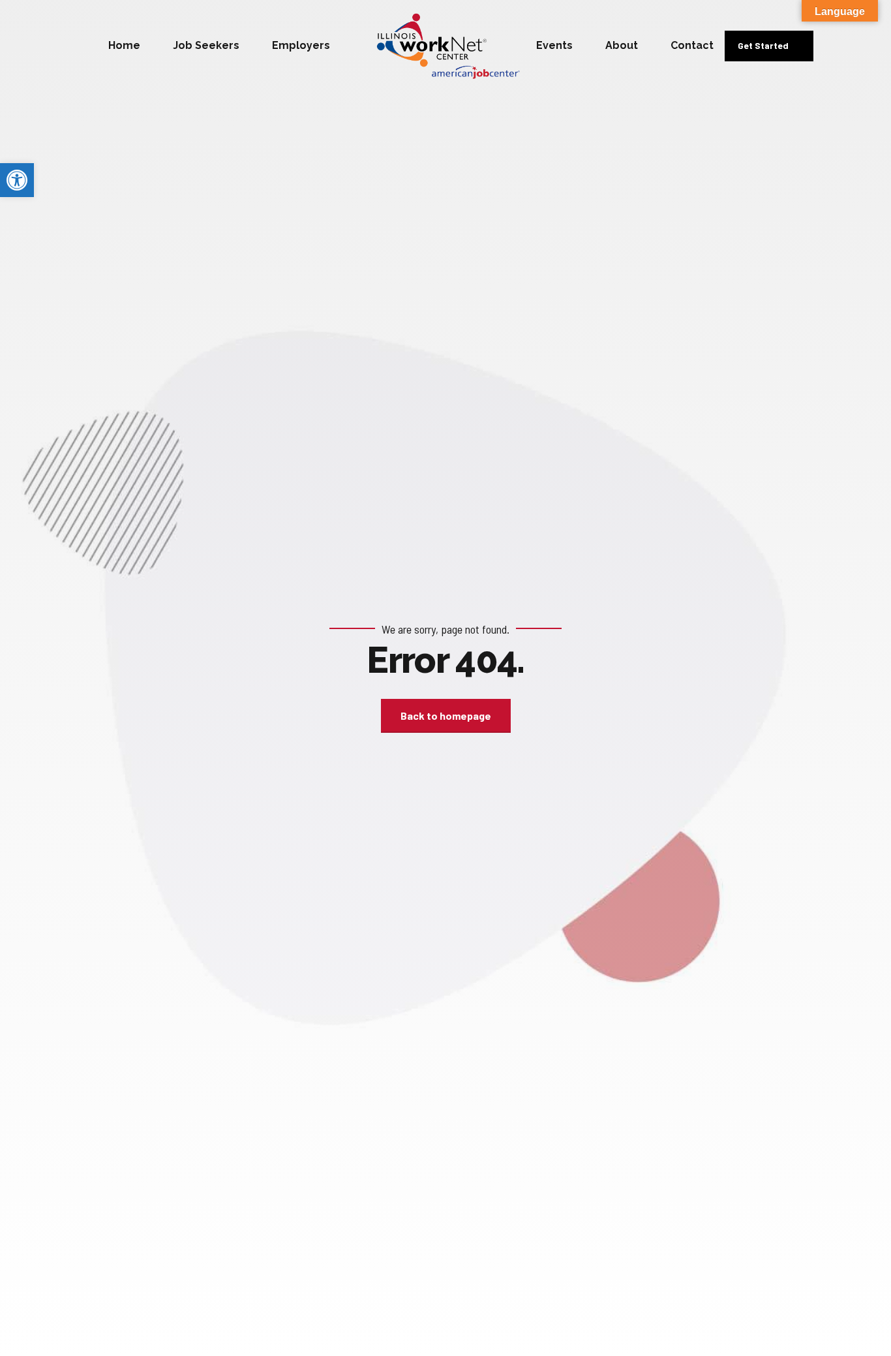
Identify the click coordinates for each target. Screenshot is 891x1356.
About (621, 45)
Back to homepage (445, 715)
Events (554, 45)
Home (124, 45)
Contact (692, 45)
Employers (301, 45)
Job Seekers (206, 45)
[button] (17, 180)
